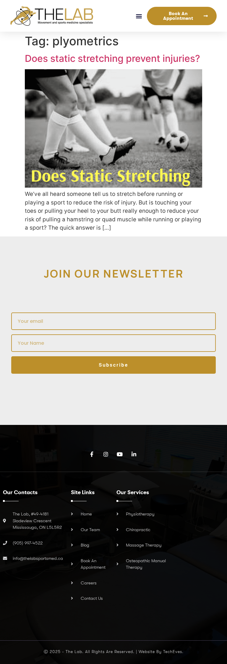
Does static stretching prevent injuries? (112, 58)
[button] (139, 16)
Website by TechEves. (161, 651)
